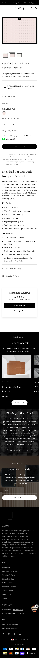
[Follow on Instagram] (9, 634)
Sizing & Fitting (8, 579)
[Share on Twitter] (11, 118)
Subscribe (19, 498)
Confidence (6, 381)
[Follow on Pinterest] (14, 634)
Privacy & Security (9, 587)
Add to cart (19, 146)
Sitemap (5, 598)
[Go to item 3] (19, 55)
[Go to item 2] (12, 55)
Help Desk (6, 567)
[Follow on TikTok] (26, 634)
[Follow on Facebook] (3, 634)
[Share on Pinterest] (14, 118)
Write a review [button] (19, 305)
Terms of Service (8, 591)
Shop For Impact (19, 451)
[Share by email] (18, 118)
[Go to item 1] (5, 55)
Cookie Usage (7, 594)
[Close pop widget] (37, 606)
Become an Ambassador (10, 628)
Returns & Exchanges (10, 571)
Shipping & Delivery (9, 575)
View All (19, 403)
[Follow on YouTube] (20, 634)
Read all (5, 396)
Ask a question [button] (19, 311)
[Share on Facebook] (8, 118)
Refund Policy (7, 583)
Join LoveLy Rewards (10, 624)
